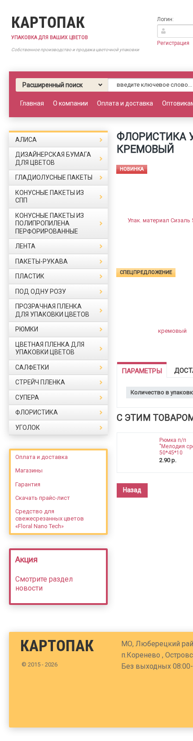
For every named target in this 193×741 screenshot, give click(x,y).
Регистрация (173, 43)
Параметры (142, 371)
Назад (132, 490)
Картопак (48, 22)
